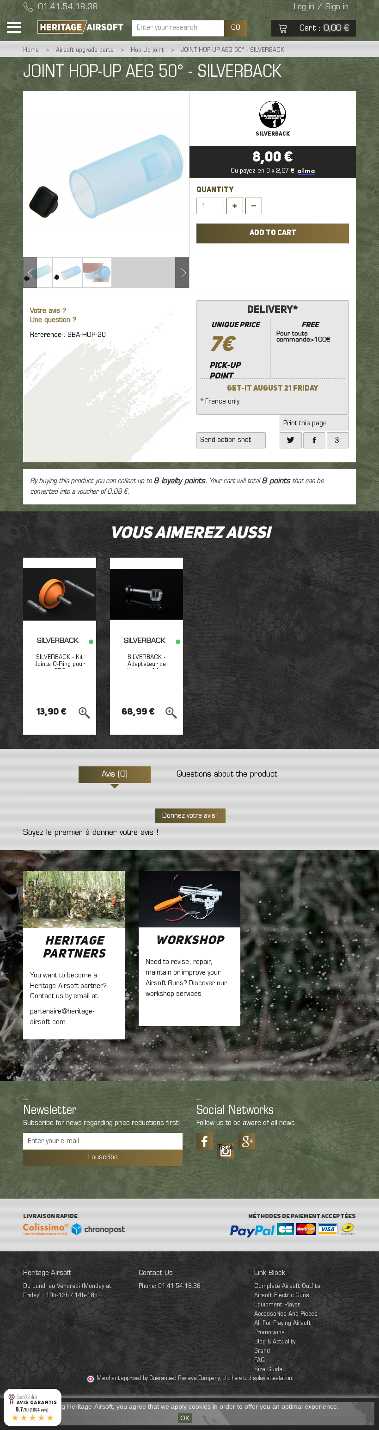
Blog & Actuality (274, 1341)
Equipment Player (277, 1304)
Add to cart (273, 233)
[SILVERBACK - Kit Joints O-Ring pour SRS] (59, 594)
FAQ (259, 1360)
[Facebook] (314, 440)
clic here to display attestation (257, 1378)
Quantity (215, 190)
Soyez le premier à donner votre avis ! (90, 833)
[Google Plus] (246, 1141)
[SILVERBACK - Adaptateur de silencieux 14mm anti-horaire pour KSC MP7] (146, 594)
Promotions (269, 1332)
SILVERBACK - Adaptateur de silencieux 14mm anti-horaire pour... (146, 668)
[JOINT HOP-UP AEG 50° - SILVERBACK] (38, 272)
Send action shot (225, 440)
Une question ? (53, 320)
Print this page (305, 423)
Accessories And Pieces (286, 1314)
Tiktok (225, 1147)
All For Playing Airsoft (282, 1323)
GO (235, 27)
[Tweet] (291, 440)
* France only (265, 355)
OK (185, 1418)
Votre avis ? (48, 311)
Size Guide (268, 1369)
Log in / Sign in (321, 7)
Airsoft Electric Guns (281, 1295)
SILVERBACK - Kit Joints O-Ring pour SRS (60, 664)
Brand (262, 1351)
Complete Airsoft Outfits (287, 1286)
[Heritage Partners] (74, 899)
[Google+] (338, 440)
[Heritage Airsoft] (81, 27)
